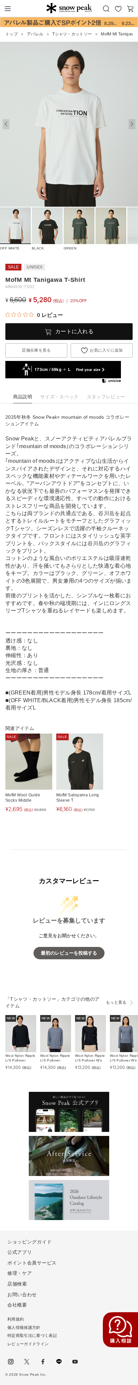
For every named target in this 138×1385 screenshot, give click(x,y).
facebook (43, 1361)
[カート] (130, 9)
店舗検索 (17, 1284)
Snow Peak (69, 8)
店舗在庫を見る (36, 350)
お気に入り (118, 9)
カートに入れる (74, 331)
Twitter (26, 1361)
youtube (75, 1361)
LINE (59, 1361)
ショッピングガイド (29, 1241)
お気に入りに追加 (106, 350)
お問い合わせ (22, 1294)
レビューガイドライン (28, 1344)
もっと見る (116, 1002)
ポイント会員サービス (32, 1262)
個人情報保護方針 (24, 1327)
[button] (132, 124)
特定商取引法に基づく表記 (32, 1335)
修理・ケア (19, 1273)
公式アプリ (19, 1252)
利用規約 (15, 1319)
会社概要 (17, 1305)
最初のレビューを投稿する (69, 953)
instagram (10, 1361)
